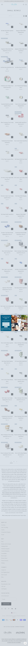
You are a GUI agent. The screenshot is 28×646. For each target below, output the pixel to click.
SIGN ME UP (5, 326)
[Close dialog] (26, 315)
